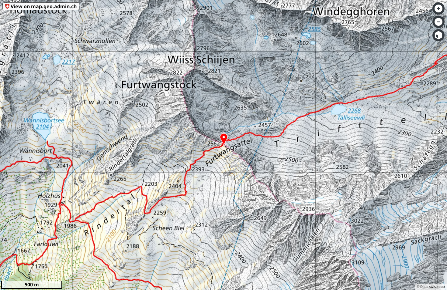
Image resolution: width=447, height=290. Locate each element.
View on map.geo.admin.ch (44, 6)
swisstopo (437, 286)
